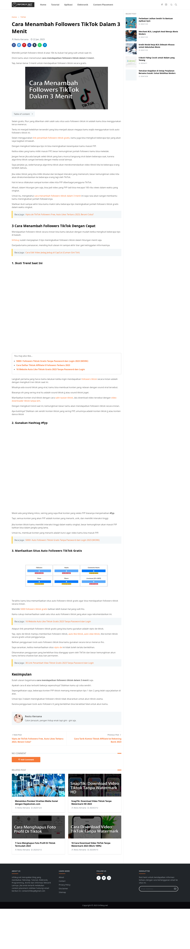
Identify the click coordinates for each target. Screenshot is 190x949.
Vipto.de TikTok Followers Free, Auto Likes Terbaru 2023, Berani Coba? (59, 214)
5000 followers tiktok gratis (34, 609)
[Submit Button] (175, 888)
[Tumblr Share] (34, 45)
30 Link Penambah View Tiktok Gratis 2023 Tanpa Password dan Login (59, 662)
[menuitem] (43, 4)
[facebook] (162, 4)
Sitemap (62, 892)
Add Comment (27, 759)
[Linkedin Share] (29, 45)
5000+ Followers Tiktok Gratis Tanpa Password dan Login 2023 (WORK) (52, 361)
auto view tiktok (92, 633)
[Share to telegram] (45, 45)
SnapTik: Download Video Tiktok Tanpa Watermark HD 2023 (91, 802)
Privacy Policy (64, 885)
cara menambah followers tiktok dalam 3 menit (57, 195)
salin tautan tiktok (64, 397)
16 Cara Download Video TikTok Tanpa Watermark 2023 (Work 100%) (90, 844)
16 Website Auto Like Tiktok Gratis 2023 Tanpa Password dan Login (50, 369)
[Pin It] (24, 45)
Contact (62, 881)
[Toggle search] (176, 4)
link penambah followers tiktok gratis (51, 137)
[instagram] (166, 4)
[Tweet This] (19, 45)
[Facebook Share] (14, 45)
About (61, 877)
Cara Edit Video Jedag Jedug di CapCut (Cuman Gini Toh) (52, 252)
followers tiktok (89, 379)
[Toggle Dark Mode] (171, 4)
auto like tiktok (76, 633)
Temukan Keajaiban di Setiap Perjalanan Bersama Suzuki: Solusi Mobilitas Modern (157, 71)
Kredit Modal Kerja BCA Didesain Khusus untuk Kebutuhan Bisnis (156, 45)
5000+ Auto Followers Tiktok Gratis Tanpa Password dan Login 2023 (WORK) (62, 540)
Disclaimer (63, 888)
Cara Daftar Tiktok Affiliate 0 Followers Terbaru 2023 (43, 365)
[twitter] (104, 878)
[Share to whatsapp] (40, 45)
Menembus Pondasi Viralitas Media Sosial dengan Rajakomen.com (36, 802)
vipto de (58, 647)
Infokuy (15, 240)
